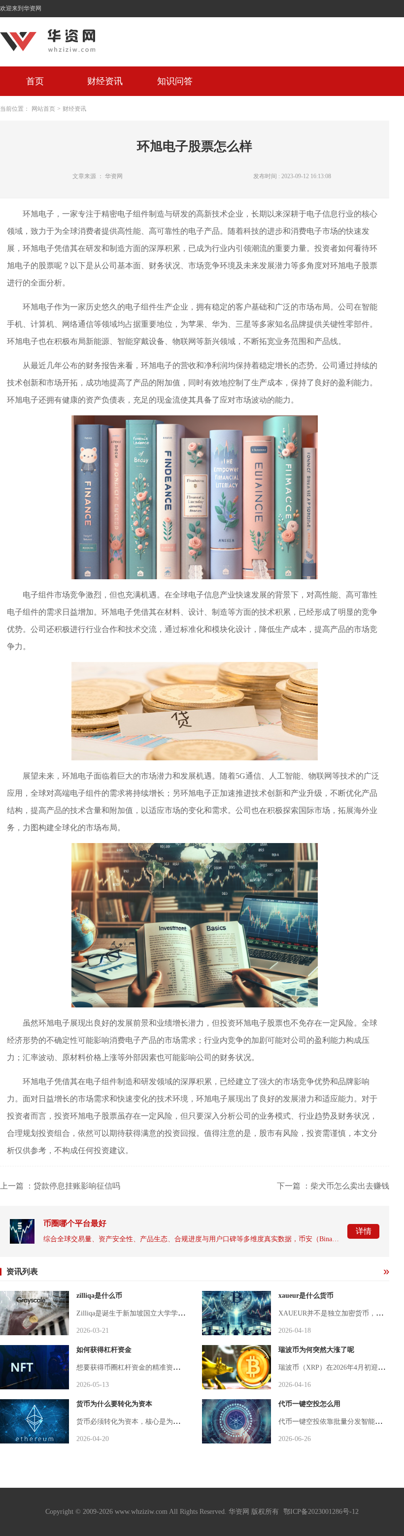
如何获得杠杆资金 (104, 1349)
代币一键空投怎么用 (309, 1404)
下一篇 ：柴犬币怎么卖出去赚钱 (333, 1186)
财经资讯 (105, 81)
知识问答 (175, 81)
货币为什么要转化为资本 (114, 1404)
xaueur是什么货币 (306, 1295)
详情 (363, 1231)
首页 (35, 81)
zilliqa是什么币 (99, 1295)
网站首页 (43, 108)
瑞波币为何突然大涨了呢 (316, 1349)
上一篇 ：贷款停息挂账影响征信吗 (60, 1186)
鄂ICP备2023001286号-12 (321, 1511)
